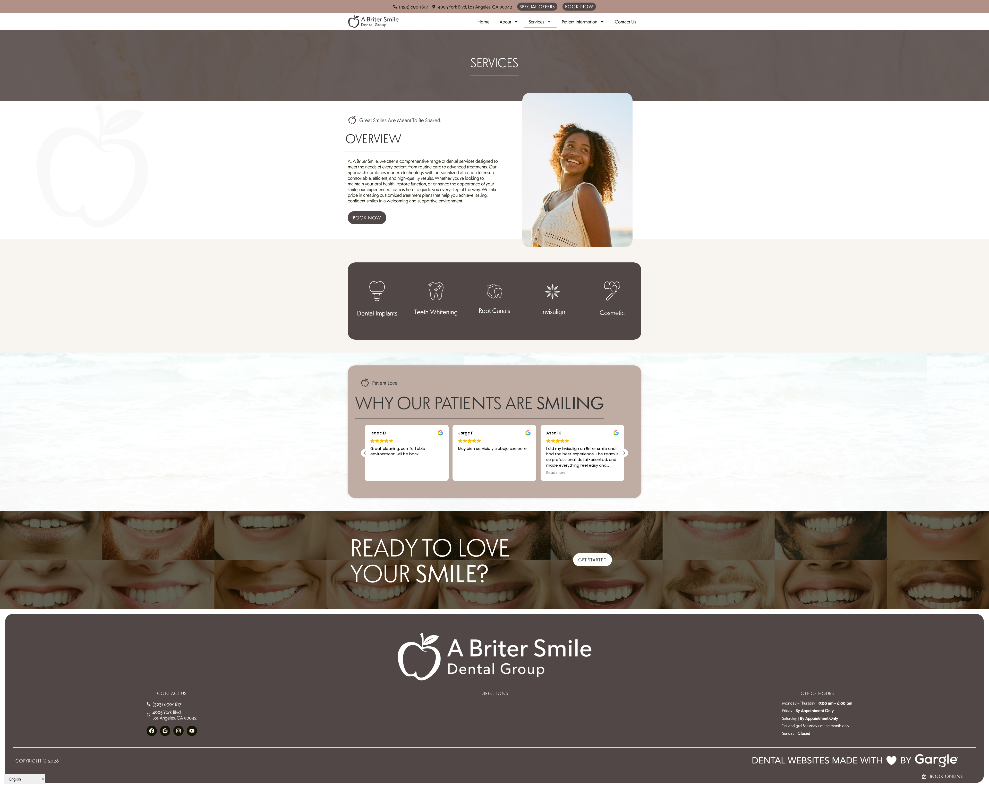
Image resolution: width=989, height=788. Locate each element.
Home (483, 21)
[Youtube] (192, 731)
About (505, 21)
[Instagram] (178, 731)
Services (536, 21)
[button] (624, 453)
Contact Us (625, 21)
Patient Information (579, 21)
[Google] (165, 731)
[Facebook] (152, 731)
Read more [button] (556, 472)
